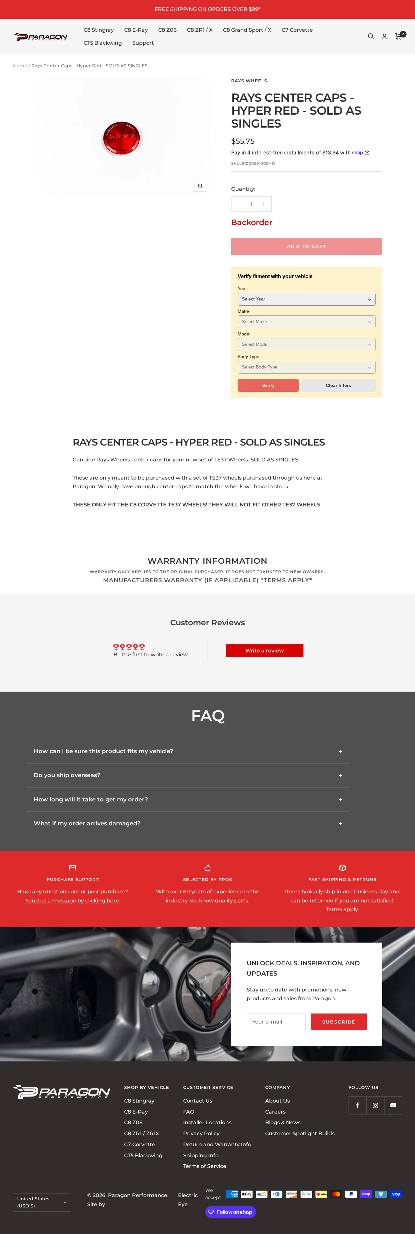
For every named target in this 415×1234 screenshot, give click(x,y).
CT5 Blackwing (103, 43)
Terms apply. (342, 909)
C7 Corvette (297, 30)
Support (143, 43)
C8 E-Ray (136, 30)
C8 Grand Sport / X (247, 30)
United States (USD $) (33, 1202)
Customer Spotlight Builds (300, 1133)
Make (243, 311)
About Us (277, 1101)
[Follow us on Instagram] (375, 1105)
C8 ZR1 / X (200, 30)
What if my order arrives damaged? (87, 823)
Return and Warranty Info (217, 1144)
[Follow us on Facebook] (357, 1105)
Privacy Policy (201, 1133)
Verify (268, 385)
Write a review (264, 651)
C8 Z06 (167, 30)
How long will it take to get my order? (91, 799)
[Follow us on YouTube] (393, 1105)
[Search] (371, 36)
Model (244, 333)
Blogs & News (283, 1123)
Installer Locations (207, 1123)
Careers (275, 1112)
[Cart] (398, 36)
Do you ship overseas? (67, 775)
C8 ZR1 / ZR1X (141, 1133)
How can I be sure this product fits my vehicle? (103, 751)
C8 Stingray (99, 30)
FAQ (188, 1112)
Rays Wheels (249, 80)
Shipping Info (201, 1155)
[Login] (384, 36)
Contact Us (197, 1101)
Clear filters (338, 385)
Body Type (248, 356)
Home (20, 66)
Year (242, 288)
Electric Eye (188, 1199)
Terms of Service (204, 1166)
